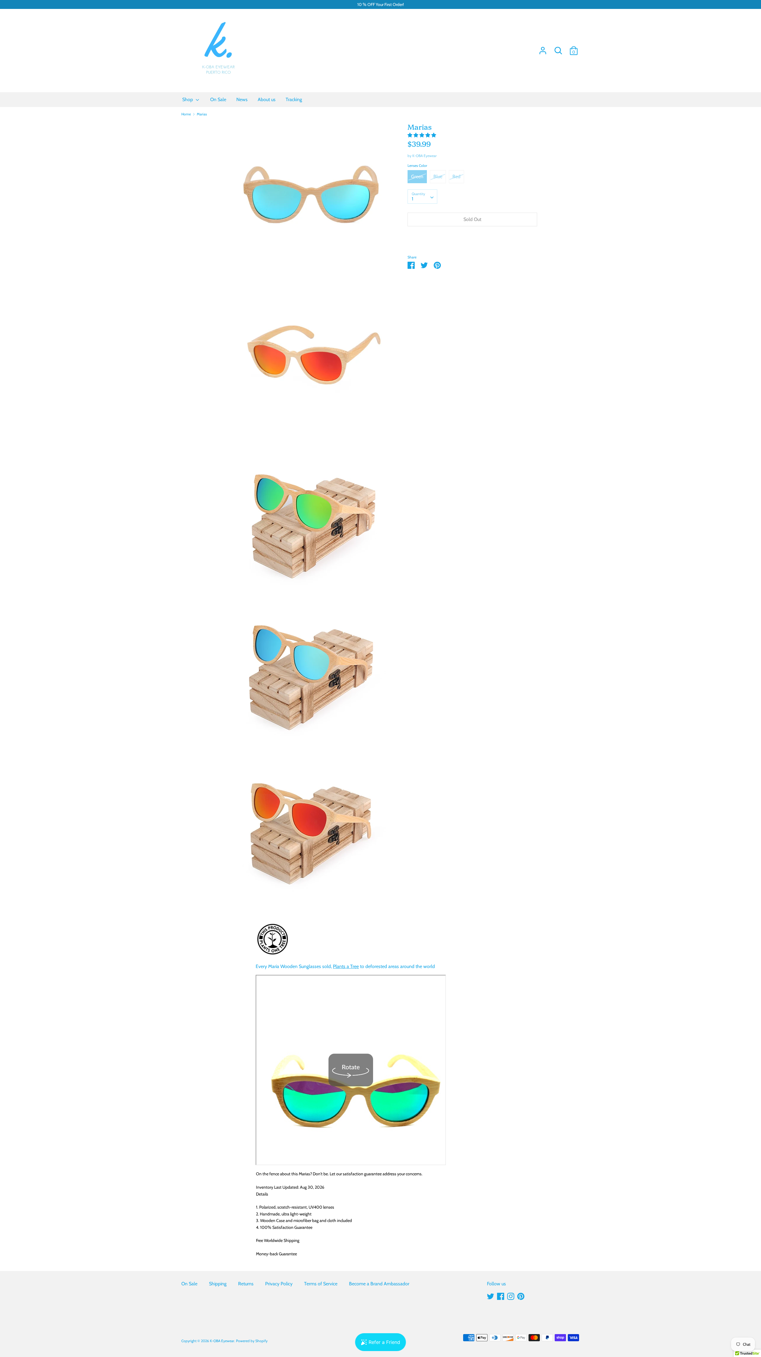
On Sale (189, 1284)
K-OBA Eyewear (424, 155)
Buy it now (472, 237)
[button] (422, 135)
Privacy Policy (279, 1284)
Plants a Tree (346, 966)
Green (417, 176)
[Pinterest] (520, 1295)
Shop (188, 99)
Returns (246, 1284)
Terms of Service (320, 1284)
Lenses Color (417, 165)
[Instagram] (510, 1295)
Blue (437, 176)
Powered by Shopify (252, 1341)
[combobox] (422, 196)
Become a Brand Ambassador (379, 1284)
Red (456, 176)
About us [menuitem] (267, 99)
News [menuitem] (242, 99)
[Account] (543, 48)
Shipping (218, 1284)
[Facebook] (500, 1295)
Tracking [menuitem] (294, 99)
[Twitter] (490, 1295)
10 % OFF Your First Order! (380, 4)
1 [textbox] (412, 199)
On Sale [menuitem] (218, 99)
